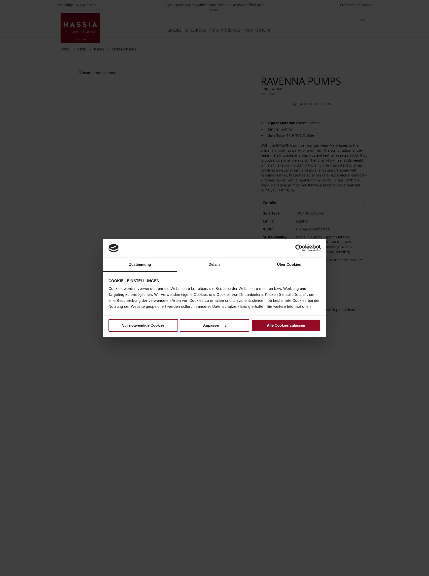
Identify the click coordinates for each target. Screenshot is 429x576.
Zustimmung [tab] (140, 264)
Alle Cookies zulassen (286, 325)
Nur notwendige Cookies (143, 325)
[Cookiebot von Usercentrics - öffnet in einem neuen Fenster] (299, 248)
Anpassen (211, 325)
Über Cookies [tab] (289, 264)
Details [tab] (215, 264)
